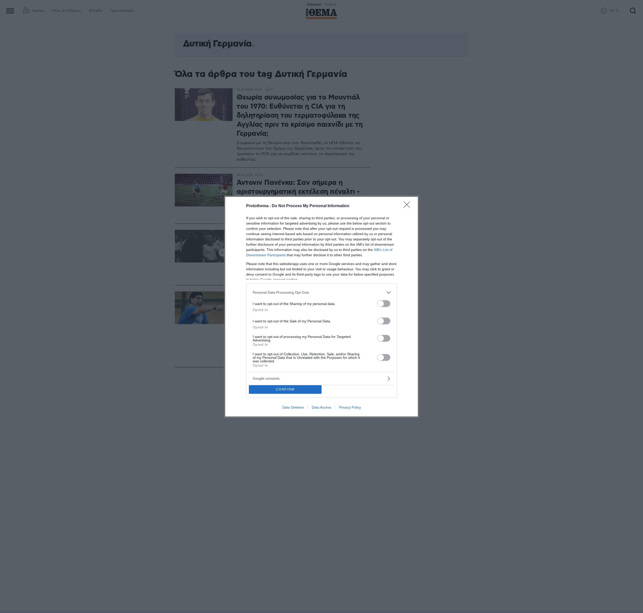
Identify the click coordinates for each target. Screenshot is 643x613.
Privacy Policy (350, 407)
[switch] (383, 303)
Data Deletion (293, 407)
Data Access (321, 407)
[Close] (408, 206)
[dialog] (321, 306)
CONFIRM (285, 389)
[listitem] (321, 292)
